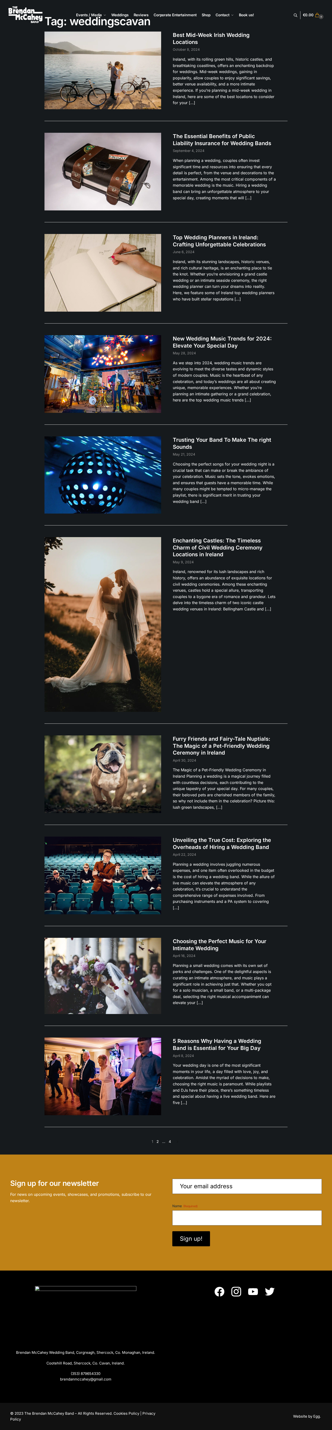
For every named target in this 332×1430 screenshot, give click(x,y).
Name (185, 1206)
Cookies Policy (126, 1413)
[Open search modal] (298, 15)
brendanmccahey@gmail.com (85, 1379)
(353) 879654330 (85, 1373)
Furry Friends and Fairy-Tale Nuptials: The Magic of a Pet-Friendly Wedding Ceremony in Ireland (221, 746)
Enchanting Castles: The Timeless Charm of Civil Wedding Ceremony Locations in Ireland (217, 547)
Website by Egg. (307, 1416)
